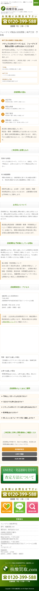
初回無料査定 (19, 449)
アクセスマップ (6, 547)
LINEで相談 (20, 454)
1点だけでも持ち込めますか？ (13, 401)
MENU (36, 3)
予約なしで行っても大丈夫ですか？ (15, 396)
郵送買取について (9, 322)
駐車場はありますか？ (10, 412)
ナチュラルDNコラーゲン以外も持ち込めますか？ (20, 407)
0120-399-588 (19, 459)
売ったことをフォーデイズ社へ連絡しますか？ (19, 418)
